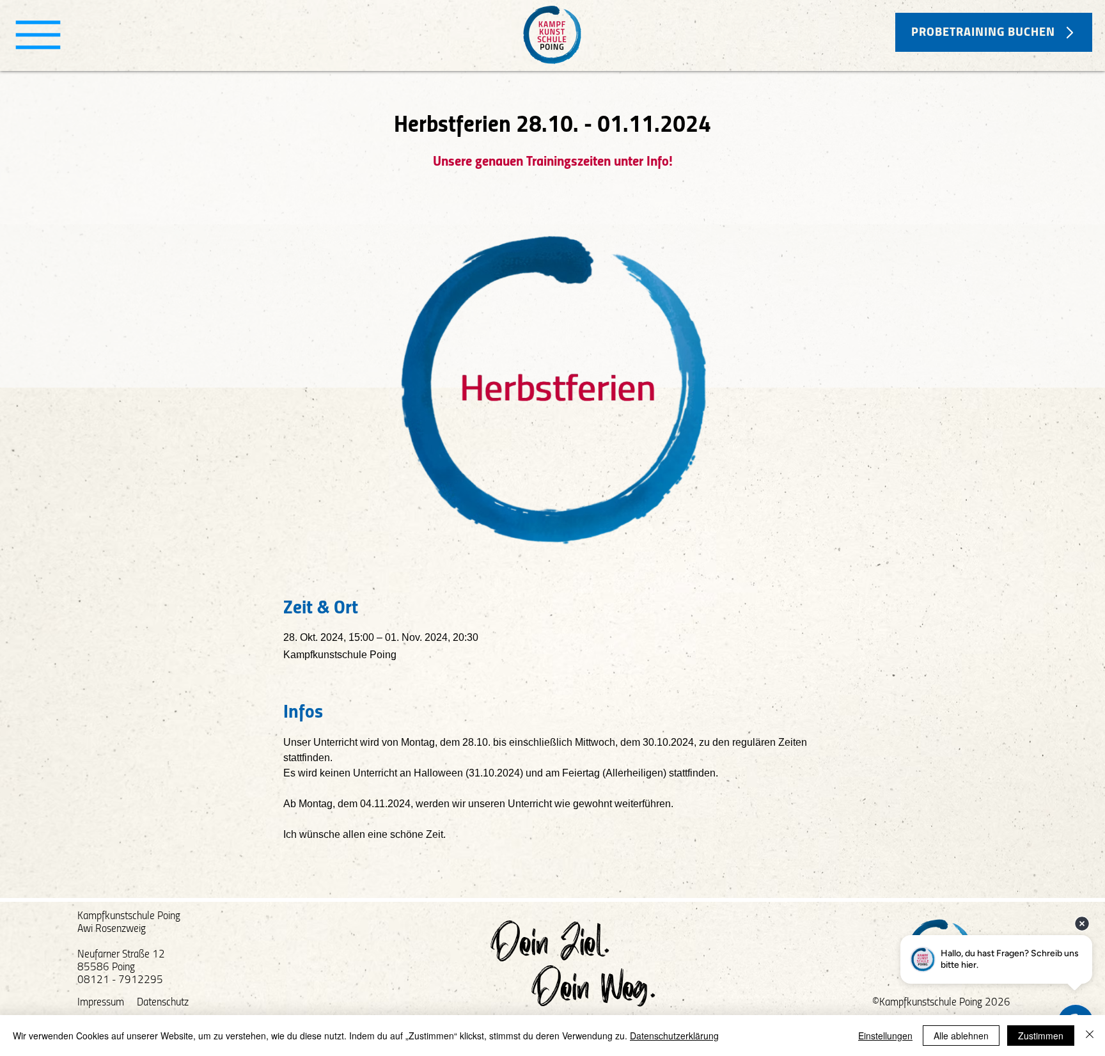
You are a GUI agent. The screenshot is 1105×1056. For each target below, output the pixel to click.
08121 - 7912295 (120, 980)
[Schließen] (1089, 1035)
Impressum (100, 1002)
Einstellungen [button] (885, 1035)
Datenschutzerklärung (674, 1035)
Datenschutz (163, 1002)
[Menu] (38, 35)
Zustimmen (1040, 1035)
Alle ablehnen (961, 1035)
